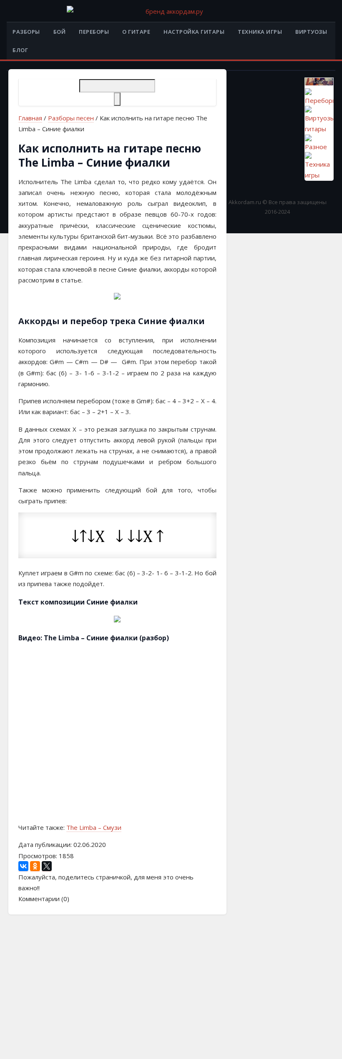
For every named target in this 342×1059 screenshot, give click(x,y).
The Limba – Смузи (93, 827)
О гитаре (136, 31)
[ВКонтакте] (23, 866)
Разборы (26, 31)
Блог (20, 50)
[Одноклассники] (35, 866)
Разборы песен (71, 118)
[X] (47, 866)
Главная (30, 118)
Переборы (94, 31)
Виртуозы (311, 31)
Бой (59, 31)
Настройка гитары (193, 31)
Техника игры (260, 31)
